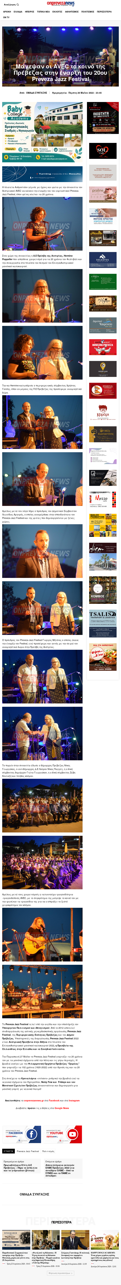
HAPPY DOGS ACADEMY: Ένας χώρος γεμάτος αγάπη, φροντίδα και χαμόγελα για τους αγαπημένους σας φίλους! (105, 1256)
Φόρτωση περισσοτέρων (59, 1273)
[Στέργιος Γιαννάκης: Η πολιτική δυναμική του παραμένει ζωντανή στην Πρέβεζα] (75, 1240)
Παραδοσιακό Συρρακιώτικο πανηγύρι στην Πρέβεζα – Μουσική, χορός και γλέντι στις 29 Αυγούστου (15, 1256)
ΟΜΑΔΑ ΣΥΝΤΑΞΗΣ (36, 92)
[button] (11, 4)
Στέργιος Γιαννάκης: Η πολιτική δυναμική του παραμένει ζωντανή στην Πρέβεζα (75, 1255)
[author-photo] (4, 1263)
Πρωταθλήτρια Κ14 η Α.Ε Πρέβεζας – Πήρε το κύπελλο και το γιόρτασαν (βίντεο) (20, 1168)
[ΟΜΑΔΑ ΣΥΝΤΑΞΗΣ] (9, 1194)
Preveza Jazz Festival (28, 1151)
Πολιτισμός (60, 59)
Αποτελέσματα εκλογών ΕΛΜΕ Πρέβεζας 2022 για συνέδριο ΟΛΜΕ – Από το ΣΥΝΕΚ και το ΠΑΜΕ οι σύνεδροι (60, 1170)
